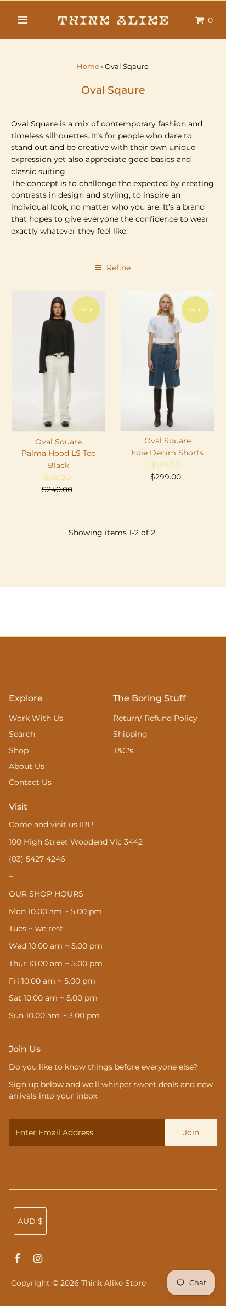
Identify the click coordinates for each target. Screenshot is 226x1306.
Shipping (130, 734)
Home (88, 66)
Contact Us (30, 782)
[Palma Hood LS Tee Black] (58, 361)
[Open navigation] (23, 19)
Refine (117, 267)
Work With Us (36, 718)
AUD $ (30, 1221)
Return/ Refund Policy (155, 718)
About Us (26, 766)
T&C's (123, 750)
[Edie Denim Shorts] (167, 361)
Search (22, 734)
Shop (19, 750)
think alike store (113, 1283)
